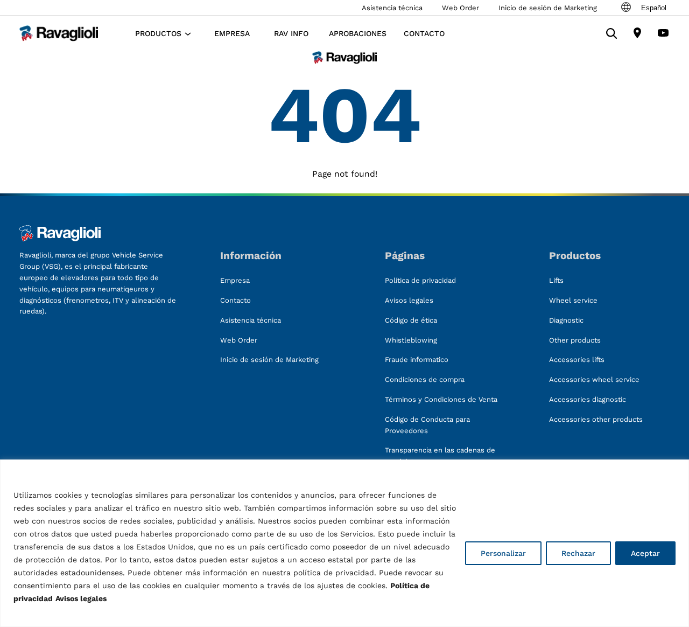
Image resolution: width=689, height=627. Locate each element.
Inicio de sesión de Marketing (547, 8)
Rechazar (578, 553)
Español (653, 8)
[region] (344, 543)
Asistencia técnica (392, 8)
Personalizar (503, 553)
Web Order (460, 8)
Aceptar (645, 553)
